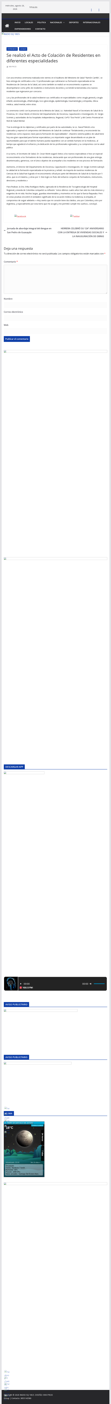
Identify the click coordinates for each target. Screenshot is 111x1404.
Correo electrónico (13, 311)
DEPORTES (74, 22)
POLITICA (41, 22)
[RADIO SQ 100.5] (7, 26)
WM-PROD (13, 66)
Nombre (8, 298)
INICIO (17, 22)
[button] (63, 22)
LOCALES (29, 22)
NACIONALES (56, 22)
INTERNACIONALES (91, 22)
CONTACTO (40, 29)
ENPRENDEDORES (23, 29)
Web (6, 325)
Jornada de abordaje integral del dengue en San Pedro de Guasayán (29, 230)
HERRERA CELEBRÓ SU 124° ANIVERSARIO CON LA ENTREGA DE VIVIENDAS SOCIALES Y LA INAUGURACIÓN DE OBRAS (81, 232)
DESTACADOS (12, 49)
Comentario (11, 261)
